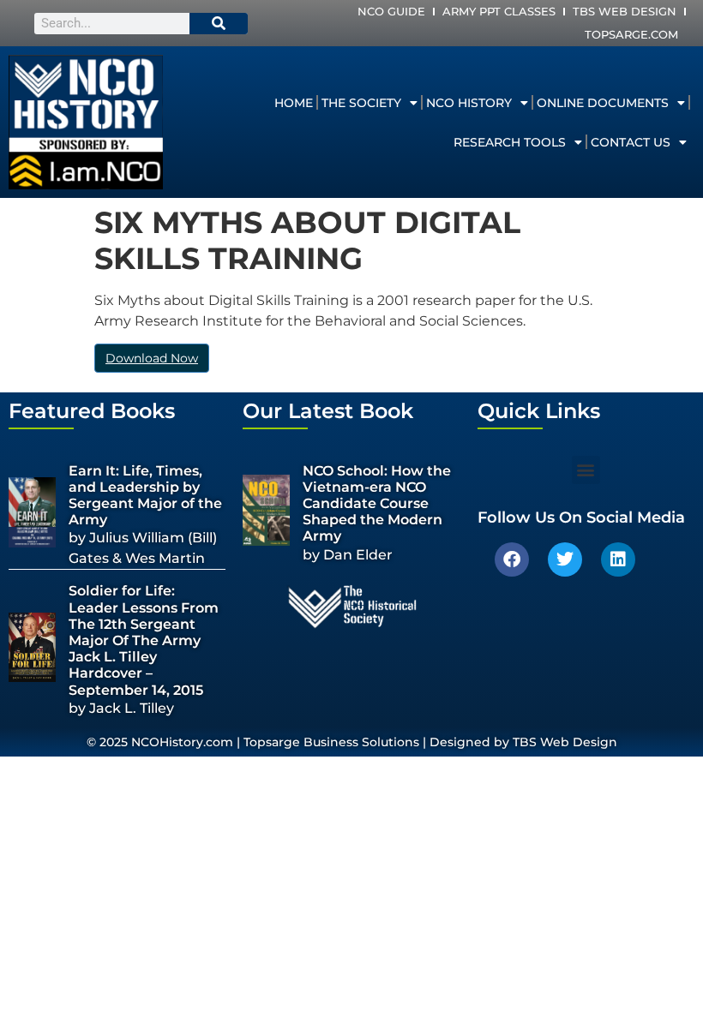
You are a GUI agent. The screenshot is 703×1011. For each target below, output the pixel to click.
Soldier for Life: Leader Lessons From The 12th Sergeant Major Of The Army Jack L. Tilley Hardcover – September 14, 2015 (144, 640)
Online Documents (603, 103)
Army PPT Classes (499, 11)
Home (293, 103)
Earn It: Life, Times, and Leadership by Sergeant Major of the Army (145, 496)
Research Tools (510, 142)
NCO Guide (391, 11)
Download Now (151, 358)
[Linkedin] (618, 559)
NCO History (469, 103)
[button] (586, 470)
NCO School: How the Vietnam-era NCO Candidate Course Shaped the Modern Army (377, 504)
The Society (361, 103)
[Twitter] (565, 559)
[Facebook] (512, 559)
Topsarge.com (631, 34)
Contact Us (630, 142)
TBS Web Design (624, 11)
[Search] (218, 23)
